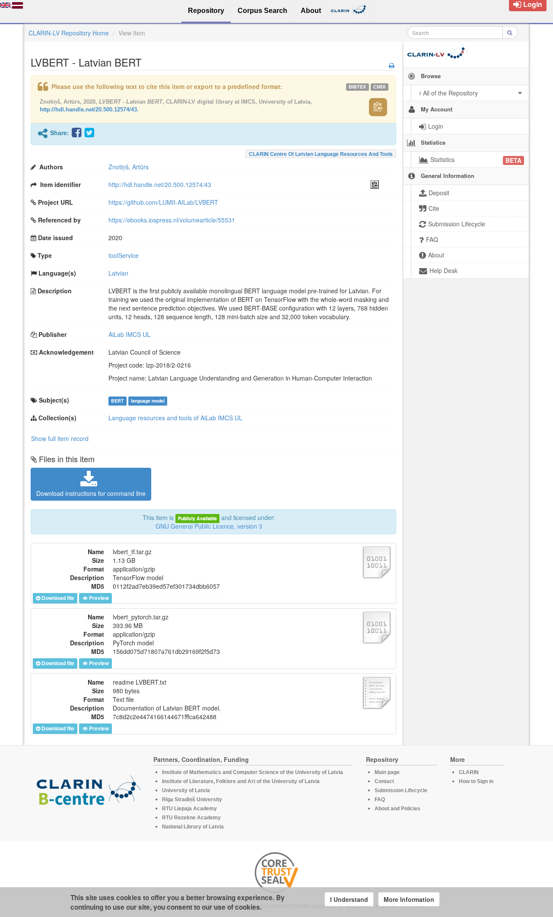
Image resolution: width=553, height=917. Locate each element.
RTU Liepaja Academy (189, 809)
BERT (117, 400)
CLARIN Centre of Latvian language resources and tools (321, 154)
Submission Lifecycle (401, 790)
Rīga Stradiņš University (192, 799)
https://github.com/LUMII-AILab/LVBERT (163, 202)
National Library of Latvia (193, 827)
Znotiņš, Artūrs (128, 166)
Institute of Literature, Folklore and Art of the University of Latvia (241, 781)
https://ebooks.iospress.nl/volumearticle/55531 (171, 220)
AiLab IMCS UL (129, 334)
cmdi (379, 86)
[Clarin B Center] (88, 792)
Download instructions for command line (91, 493)
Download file (57, 598)
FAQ (380, 799)
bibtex (357, 86)
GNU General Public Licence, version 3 (209, 526)
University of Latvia (186, 790)
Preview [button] (99, 598)
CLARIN (469, 772)
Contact (384, 781)
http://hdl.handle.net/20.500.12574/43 (88, 109)
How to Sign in (476, 781)
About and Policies (397, 809)
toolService (123, 255)
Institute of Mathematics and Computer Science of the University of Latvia (252, 772)
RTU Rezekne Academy (191, 818)
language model (148, 400)
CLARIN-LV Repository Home (69, 33)
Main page (387, 772)
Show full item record (60, 438)
